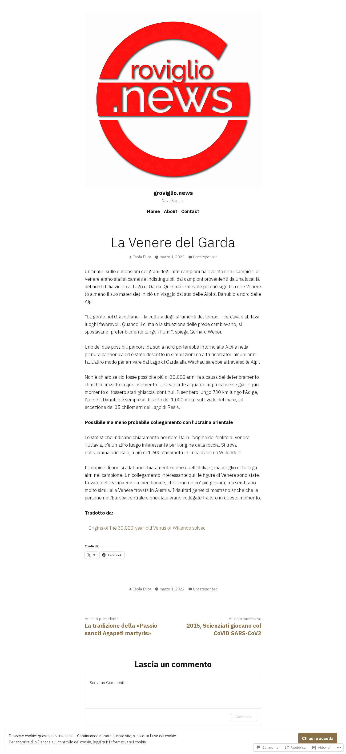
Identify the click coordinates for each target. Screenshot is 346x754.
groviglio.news (173, 193)
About (170, 211)
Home (153, 211)
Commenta (244, 717)
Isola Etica (142, 257)
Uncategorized (205, 257)
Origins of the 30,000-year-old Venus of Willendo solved (147, 528)
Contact (190, 211)
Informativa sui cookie (127, 742)
